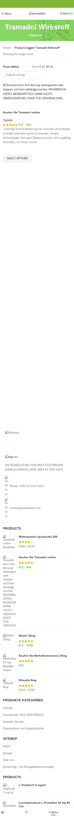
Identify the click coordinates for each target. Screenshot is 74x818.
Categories (35, 35)
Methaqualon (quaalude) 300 (38, 536)
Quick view (8, 168)
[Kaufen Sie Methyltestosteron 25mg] (9, 663)
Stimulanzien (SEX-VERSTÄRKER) (23, 715)
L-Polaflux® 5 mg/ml (32, 785)
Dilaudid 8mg (28, 680)
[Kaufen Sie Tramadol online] (9, 591)
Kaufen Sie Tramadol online (21, 112)
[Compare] (8, 106)
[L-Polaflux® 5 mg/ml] (9, 789)
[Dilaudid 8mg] (9, 685)
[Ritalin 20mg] (9, 641)
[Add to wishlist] (8, 150)
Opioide (7, 120)
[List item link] (37, 486)
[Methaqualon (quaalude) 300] (9, 542)
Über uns (8, 760)
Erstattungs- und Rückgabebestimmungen (28, 767)
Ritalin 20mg (27, 635)
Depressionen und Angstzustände (23, 728)
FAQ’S (6, 746)
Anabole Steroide (13, 722)
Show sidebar (11, 66)
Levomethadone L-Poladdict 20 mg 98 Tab (44, 804)
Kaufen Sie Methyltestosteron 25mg (43, 655)
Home (7, 48)
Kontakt (7, 753)
